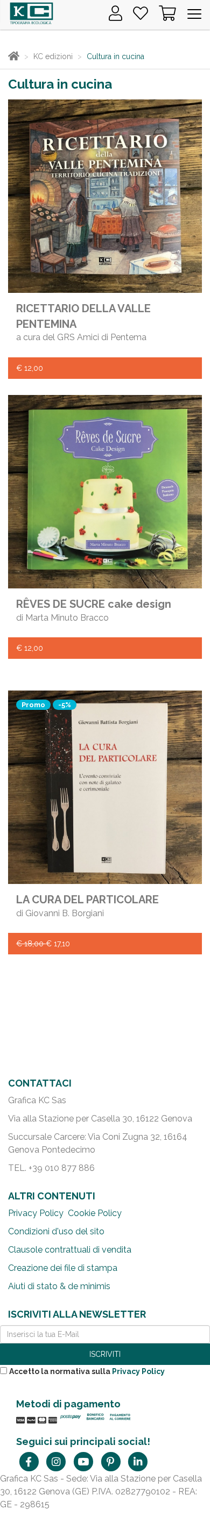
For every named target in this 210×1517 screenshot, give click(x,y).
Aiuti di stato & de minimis (59, 1286)
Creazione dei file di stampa (62, 1268)
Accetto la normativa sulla (87, 1371)
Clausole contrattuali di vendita (69, 1250)
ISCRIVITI (105, 1354)
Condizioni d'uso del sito (56, 1231)
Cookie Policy (95, 1213)
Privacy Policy (36, 1213)
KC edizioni (53, 56)
